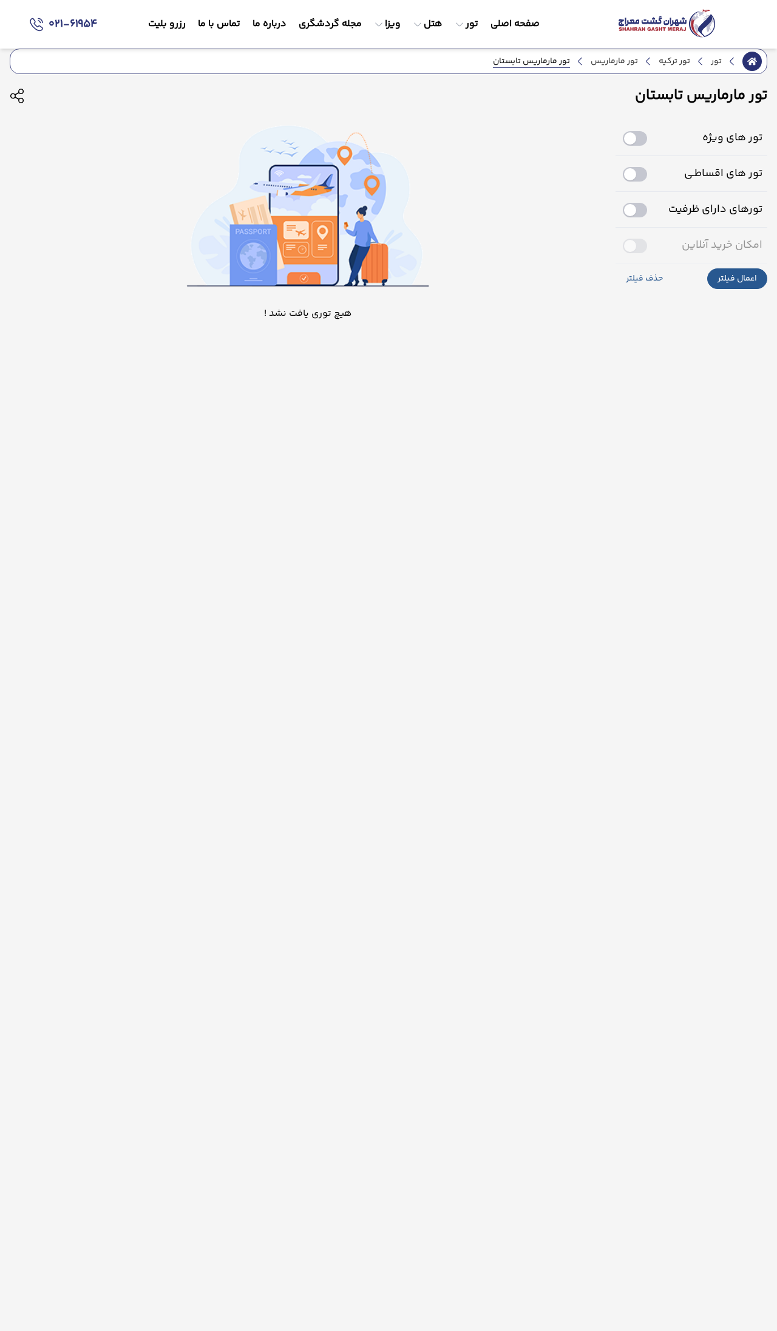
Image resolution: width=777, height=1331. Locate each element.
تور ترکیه (674, 61)
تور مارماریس (614, 61)
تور (716, 61)
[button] (737, 278)
